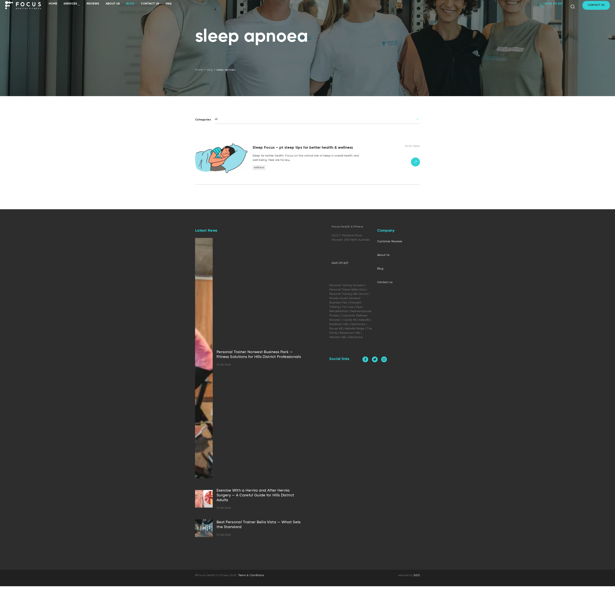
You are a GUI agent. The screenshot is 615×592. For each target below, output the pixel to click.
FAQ (169, 3)
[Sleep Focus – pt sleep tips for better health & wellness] (307, 162)
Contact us (150, 3)
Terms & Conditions (251, 575)
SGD (417, 575)
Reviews (93, 3)
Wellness (259, 167)
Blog (130, 3)
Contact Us (596, 5)
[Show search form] (572, 6)
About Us (113, 3)
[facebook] (365, 359)
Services (70, 3)
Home (53, 3)
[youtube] (384, 359)
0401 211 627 (340, 263)
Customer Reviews (389, 241)
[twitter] (375, 359)
